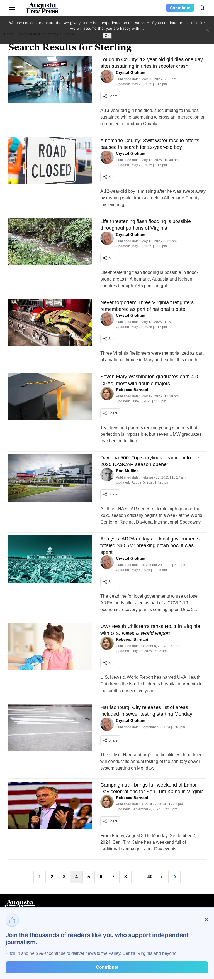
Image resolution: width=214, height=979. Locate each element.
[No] (207, 30)
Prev (162, 877)
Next (174, 877)
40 (149, 876)
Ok (107, 35)
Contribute (180, 8)
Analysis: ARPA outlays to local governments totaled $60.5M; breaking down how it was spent (150, 545)
